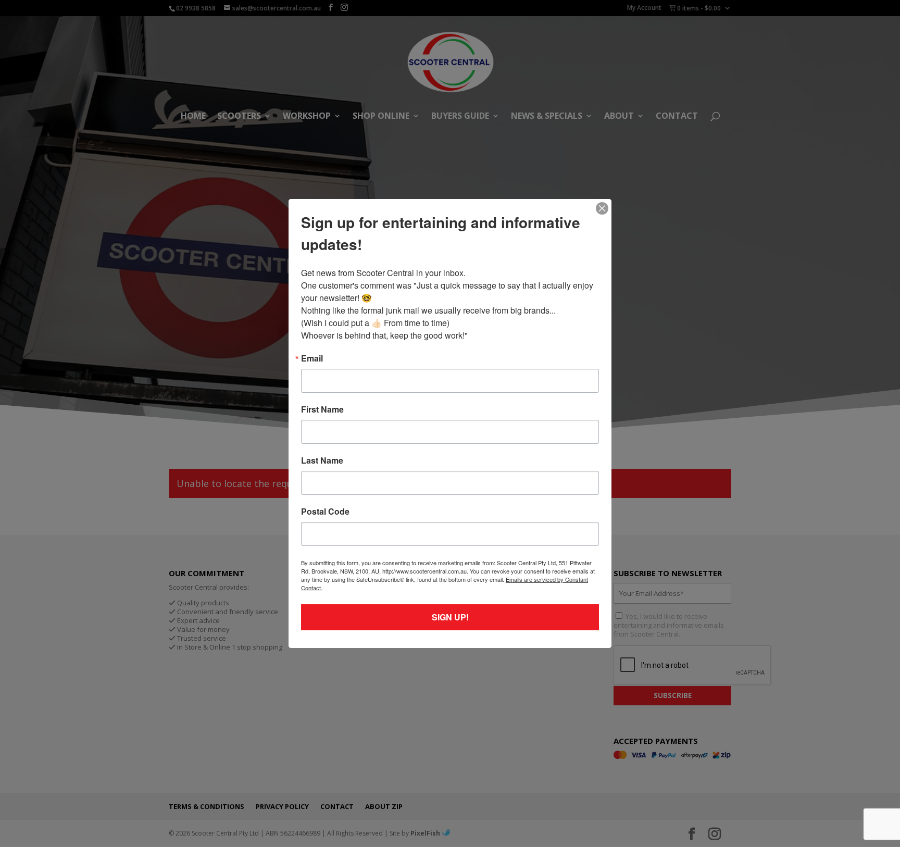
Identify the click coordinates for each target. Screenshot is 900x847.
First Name (322, 409)
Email (312, 358)
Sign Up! (450, 617)
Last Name (322, 460)
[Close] (602, 208)
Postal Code (325, 511)
